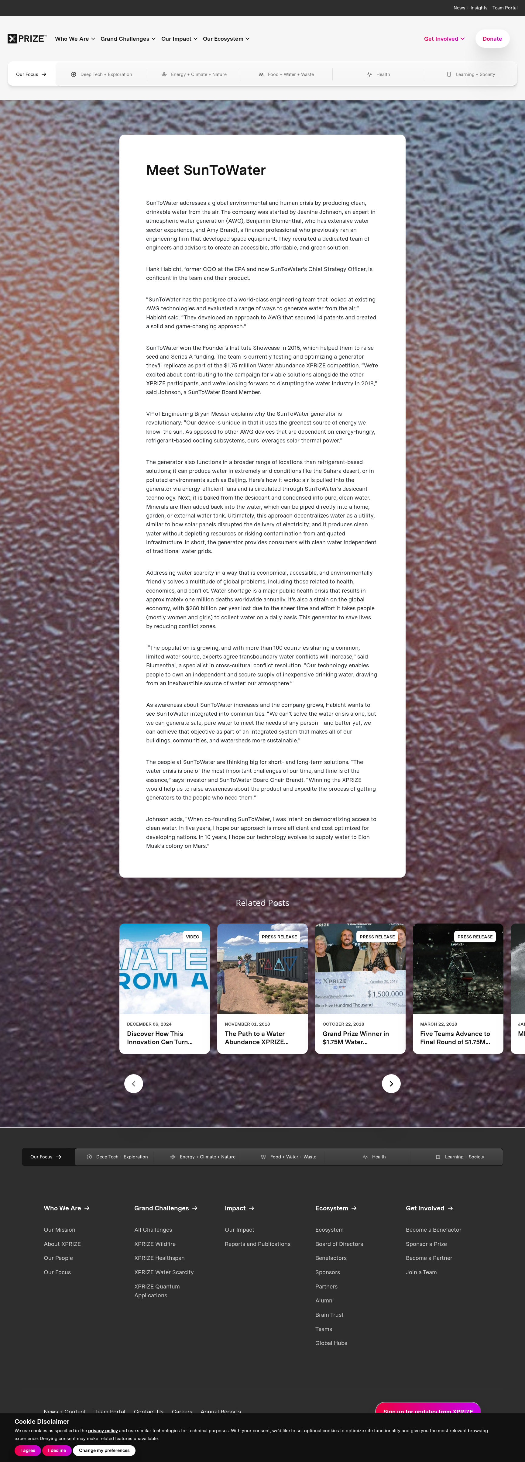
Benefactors (331, 1257)
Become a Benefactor (434, 1229)
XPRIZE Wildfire (155, 1243)
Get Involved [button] (441, 38)
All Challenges (153, 1229)
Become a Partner (429, 1257)
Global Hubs (331, 1343)
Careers (182, 1411)
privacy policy (103, 1430)
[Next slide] (391, 1083)
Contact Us (148, 1411)
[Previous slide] (133, 1083)
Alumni (324, 1300)
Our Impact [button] (176, 38)
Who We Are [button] (72, 38)
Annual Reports (221, 1411)
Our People (58, 1257)
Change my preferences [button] (104, 1450)
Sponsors (327, 1272)
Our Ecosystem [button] (223, 38)
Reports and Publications (257, 1243)
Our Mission (59, 1229)
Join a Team (421, 1272)
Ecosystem (329, 1229)
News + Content (65, 1411)
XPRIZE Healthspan (159, 1257)
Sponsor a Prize (426, 1243)
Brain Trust (329, 1314)
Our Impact (239, 1229)
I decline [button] (57, 1450)
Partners (326, 1286)
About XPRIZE (62, 1243)
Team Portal (505, 8)
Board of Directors (339, 1243)
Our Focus (27, 74)
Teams (323, 1329)
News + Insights (471, 8)
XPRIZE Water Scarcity (164, 1272)
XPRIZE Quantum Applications (157, 1291)
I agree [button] (27, 1450)
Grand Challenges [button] (125, 38)
